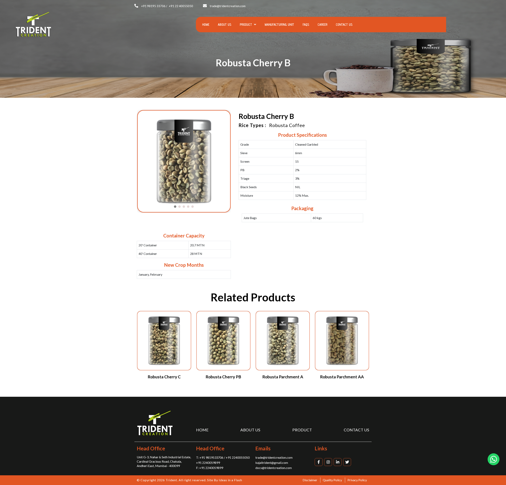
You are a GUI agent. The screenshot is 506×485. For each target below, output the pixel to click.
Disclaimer (310, 480)
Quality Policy (332, 480)
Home (205, 25)
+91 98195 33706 (153, 6)
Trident (171, 480)
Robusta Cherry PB (223, 376)
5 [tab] (192, 206)
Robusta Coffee (287, 125)
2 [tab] (179, 206)
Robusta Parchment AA (342, 376)
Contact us (344, 25)
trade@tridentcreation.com (227, 6)
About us (224, 25)
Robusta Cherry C (164, 376)
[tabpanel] (184, 161)
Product (246, 25)
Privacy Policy (357, 480)
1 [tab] (175, 206)
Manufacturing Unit (279, 25)
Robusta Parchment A (282, 376)
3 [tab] (184, 206)
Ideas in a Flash (230, 480)
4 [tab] (188, 206)
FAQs (306, 25)
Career (322, 25)
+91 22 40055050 (181, 6)
